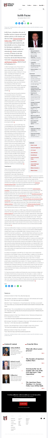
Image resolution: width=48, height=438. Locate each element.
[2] (9, 90)
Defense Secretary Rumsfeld (34, 204)
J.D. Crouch (33, 150)
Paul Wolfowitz (34, 155)
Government (13, 420)
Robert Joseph (34, 145)
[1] (11, 51)
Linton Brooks (34, 161)
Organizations (13, 423)
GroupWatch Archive (13, 430)
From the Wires (20, 419)
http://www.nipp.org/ (25, 295)
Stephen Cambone (8, 204)
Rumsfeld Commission (37, 193)
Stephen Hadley (30, 205)
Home (23, 5)
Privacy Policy (27, 423)
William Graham (34, 170)
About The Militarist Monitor (28, 419)
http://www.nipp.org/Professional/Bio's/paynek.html (19, 331)
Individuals (13, 418)
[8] (35, 280)
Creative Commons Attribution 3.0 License (36, 434)
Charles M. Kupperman (35, 147)
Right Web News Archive (19, 423)
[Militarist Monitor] (9, 4)
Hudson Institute (8, 213)
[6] (12, 213)
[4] (23, 163)
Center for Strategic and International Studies (33, 198)
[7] (11, 225)
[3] (14, 122)
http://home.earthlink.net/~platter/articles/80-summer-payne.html (21, 327)
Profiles (29, 5)
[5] (29, 175)
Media (12, 425)
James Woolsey (34, 152)
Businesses (13, 427)
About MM (41, 5)
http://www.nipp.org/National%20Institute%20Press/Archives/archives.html (24, 318)
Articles (35, 5)
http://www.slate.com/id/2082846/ (21, 300)
